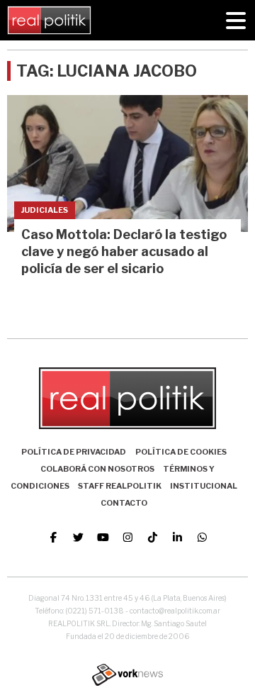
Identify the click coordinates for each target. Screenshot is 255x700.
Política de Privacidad (73, 452)
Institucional (203, 486)
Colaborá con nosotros (97, 469)
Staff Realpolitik (120, 486)
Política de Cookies (181, 452)
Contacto (124, 503)
